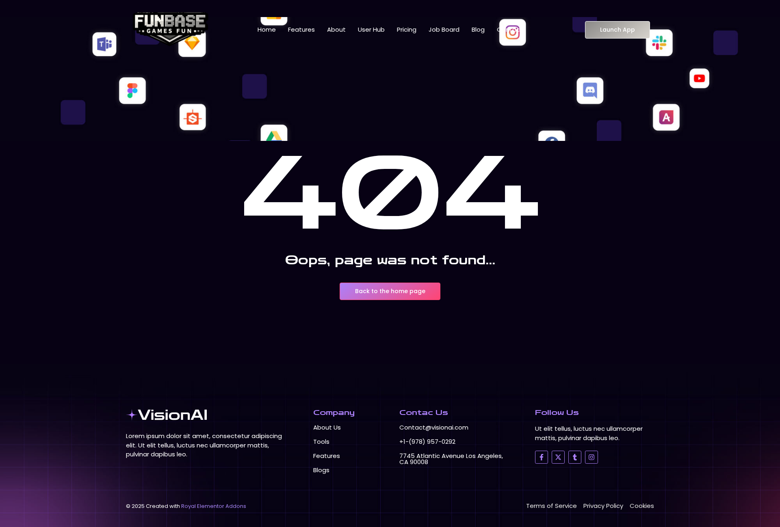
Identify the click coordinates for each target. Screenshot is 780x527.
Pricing (406, 29)
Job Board (444, 29)
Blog (478, 29)
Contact (510, 29)
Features (301, 29)
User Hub (371, 29)
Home (267, 29)
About (336, 29)
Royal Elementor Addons (213, 506)
